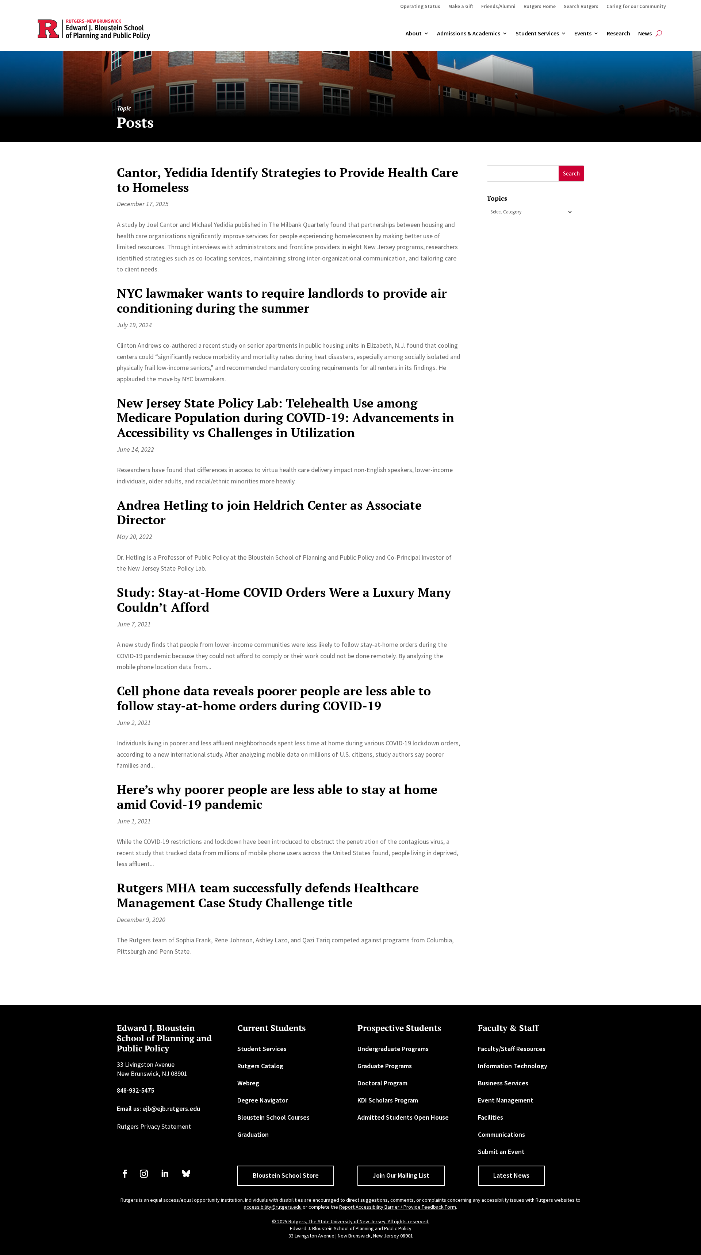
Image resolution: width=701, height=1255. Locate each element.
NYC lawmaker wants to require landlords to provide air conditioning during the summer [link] (282, 300)
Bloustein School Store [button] (286, 1175)
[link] (125, 1174)
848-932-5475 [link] (135, 1090)
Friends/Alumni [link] (498, 6)
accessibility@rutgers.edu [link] (273, 1207)
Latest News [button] (511, 1175)
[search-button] (659, 33)
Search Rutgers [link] (581, 6)
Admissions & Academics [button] (468, 33)
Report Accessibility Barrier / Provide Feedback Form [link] (397, 1207)
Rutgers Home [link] (540, 6)
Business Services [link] (503, 1083)
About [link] (414, 33)
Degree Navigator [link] (262, 1100)
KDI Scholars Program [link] (387, 1100)
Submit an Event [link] (501, 1151)
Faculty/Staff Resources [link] (511, 1048)
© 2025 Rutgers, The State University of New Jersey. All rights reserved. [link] (350, 1221)
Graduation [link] (253, 1134)
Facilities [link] (490, 1117)
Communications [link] (501, 1134)
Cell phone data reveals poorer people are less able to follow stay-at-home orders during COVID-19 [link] (274, 698)
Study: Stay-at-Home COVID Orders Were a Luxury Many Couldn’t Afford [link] (284, 599)
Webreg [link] (248, 1083)
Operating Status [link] (420, 6)
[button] (571, 173)
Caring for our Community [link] (636, 6)
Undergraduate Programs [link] (393, 1048)
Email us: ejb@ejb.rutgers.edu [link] (158, 1108)
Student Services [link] (537, 33)
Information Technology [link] (512, 1066)
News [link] (645, 33)
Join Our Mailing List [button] (401, 1175)
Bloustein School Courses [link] (273, 1117)
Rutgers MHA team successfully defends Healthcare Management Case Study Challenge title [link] (268, 895)
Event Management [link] (505, 1100)
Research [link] (618, 33)
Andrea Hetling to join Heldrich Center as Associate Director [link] (269, 512)
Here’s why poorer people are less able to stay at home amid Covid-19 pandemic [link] (277, 796)
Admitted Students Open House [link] (403, 1117)
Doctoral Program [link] (382, 1083)
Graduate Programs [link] (384, 1066)
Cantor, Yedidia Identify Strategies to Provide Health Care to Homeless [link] (287, 180)
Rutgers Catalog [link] (260, 1066)
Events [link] (582, 33)
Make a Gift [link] (460, 6)
